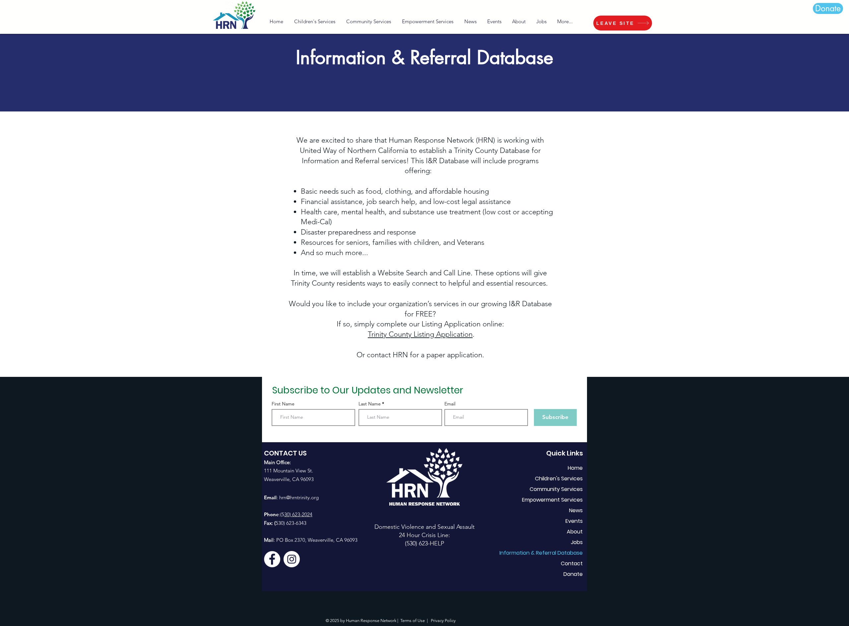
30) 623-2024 (298, 514)
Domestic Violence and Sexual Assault (424, 526)
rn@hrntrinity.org (300, 497)
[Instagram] (292, 559)
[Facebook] (272, 559)
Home (575, 468)
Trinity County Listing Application (420, 334)
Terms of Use (412, 620)
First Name (283, 403)
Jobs (577, 542)
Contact (572, 563)
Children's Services (559, 478)
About (575, 531)
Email (449, 403)
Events (574, 521)
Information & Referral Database (550, 553)
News (576, 510)
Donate (573, 574)
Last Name (370, 403)
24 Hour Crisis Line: (424, 535)
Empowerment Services (552, 500)
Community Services (556, 489)
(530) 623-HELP (424, 543)
